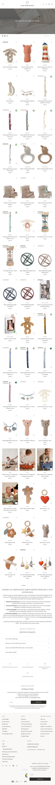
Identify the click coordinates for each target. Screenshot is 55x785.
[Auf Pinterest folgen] (9, 765)
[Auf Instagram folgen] (6, 765)
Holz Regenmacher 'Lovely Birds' (10, 271)
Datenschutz (5, 754)
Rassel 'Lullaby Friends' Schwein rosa (27, 67)
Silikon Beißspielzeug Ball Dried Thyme (27, 271)
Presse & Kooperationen (46, 731)
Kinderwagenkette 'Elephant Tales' (27, 101)
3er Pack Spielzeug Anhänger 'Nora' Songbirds (45, 575)
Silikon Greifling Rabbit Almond (45, 169)
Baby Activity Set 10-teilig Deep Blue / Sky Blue (45, 475)
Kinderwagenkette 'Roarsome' (10, 440)
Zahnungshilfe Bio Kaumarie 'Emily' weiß (10, 169)
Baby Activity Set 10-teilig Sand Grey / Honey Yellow (10, 475)
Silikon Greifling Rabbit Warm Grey (27, 169)
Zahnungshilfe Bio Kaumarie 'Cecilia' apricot (45, 135)
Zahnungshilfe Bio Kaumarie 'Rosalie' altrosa (10, 407)
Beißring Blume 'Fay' (10, 542)
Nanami (10, 98)
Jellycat (27, 234)
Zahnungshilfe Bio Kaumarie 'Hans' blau (27, 373)
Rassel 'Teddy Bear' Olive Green (45, 441)
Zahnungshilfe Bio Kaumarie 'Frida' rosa (10, 135)
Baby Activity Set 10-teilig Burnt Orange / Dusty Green (27, 475)
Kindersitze (5, 724)
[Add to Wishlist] (16, 42)
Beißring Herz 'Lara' (45, 508)
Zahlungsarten (25, 729)
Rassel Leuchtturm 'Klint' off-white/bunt (45, 67)
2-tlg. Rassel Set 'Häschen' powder (10, 203)
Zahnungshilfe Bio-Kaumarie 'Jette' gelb (45, 339)
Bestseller (4, 729)
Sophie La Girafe (45, 302)
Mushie (27, 268)
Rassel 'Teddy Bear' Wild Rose (27, 440)
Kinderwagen (5, 719)
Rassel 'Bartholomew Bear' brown (27, 339)
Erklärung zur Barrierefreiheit (9, 752)
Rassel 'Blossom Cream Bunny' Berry (27, 237)
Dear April (45, 506)
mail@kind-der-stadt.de (33, 744)
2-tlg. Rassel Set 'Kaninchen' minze (45, 203)
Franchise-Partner (45, 733)
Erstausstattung (6, 726)
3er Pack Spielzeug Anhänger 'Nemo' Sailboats (27, 575)
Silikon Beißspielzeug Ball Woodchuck (27, 305)
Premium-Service (25, 721)
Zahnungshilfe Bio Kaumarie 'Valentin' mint (10, 237)
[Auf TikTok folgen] (16, 765)
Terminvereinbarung (26, 724)
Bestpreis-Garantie (26, 733)
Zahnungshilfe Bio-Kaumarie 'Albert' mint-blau (27, 135)
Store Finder (43, 724)
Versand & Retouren (26, 726)
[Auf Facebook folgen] (2, 765)
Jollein (27, 98)
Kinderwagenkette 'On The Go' (27, 406)
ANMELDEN (40, 779)
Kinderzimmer (5, 721)
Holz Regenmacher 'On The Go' (45, 237)
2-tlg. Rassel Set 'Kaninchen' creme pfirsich (27, 203)
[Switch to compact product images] (7, 36)
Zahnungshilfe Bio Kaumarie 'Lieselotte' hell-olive (45, 101)
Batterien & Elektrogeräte (8, 756)
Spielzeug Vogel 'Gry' (10, 574)
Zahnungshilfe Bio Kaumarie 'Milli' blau (10, 373)
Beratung (23, 719)
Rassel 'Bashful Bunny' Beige (10, 67)
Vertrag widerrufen (7, 749)
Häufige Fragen (25, 736)
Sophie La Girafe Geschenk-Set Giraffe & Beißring (45, 305)
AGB (3, 744)
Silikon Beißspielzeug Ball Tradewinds (10, 305)
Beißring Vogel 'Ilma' (27, 542)
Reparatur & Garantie (26, 731)
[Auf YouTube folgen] (13, 765)
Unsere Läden (43, 721)
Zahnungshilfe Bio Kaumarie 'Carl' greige (45, 373)
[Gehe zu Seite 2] (32, 584)
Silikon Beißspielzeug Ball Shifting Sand (45, 271)
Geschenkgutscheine (7, 733)
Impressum (5, 761)
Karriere (42, 736)
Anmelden (38, 702)
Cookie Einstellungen (7, 759)
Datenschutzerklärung (36, 708)
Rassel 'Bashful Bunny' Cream (44, 406)
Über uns (42, 719)
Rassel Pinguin (10, 101)
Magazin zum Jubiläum (46, 726)
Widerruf (4, 746)
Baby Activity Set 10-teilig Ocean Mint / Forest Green (10, 509)
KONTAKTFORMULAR (32, 746)
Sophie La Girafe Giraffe (10, 338)
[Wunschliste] (49, 4)
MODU (10, 472)
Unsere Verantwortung (46, 729)
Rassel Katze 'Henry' (45, 542)
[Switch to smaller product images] (5, 36)
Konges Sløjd (27, 166)
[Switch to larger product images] (2, 36)
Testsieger (4, 731)
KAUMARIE (45, 98)
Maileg (10, 200)
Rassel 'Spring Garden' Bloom (27, 508)
